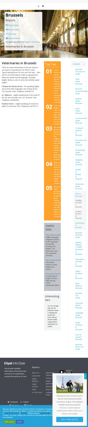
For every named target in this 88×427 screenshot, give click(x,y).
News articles (14, 38)
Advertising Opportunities (51, 374)
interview (12, 34)
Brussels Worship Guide (78, 234)
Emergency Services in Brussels (79, 262)
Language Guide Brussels (79, 315)
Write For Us (51, 389)
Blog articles (13, 25)
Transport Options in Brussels (79, 131)
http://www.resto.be (53, 274)
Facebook (14, 402)
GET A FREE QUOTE (69, 419)
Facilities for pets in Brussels (78, 215)
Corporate (36, 376)
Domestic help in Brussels (79, 305)
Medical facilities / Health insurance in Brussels (79, 248)
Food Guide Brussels (78, 110)
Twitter (26, 402)
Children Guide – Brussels (78, 100)
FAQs (34, 389)
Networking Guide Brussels (80, 152)
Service (24, 413)
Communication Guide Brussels (80, 120)
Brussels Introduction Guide (80, 71)
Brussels (76, 64)
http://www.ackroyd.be (54, 235)
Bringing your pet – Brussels (78, 203)
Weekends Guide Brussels (79, 186)
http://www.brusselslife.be (55, 260)
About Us (35, 373)
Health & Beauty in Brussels (78, 174)
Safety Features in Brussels (78, 274)
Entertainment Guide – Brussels (80, 142)
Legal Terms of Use (11, 413)
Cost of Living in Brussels (78, 337)
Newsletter (50, 386)
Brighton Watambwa (32, 42)
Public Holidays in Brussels (78, 326)
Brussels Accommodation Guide (80, 91)
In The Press (37, 392)
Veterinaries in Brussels (79, 225)
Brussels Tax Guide (78, 295)
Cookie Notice (45, 413)
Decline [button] (19, 422)
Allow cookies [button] (9, 422)
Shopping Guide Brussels (79, 162)
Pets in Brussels (78, 195)
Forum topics (13, 29)
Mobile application (50, 382)
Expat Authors (35, 380)
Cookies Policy (49, 393)
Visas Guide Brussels (78, 81)
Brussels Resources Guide (79, 346)
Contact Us (50, 378)
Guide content (35, 385)
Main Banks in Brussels (78, 285)
